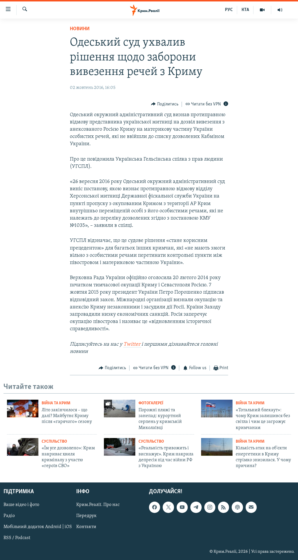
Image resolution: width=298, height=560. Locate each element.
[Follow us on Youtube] (182, 507)
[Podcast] (237, 507)
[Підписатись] (251, 507)
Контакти (86, 527)
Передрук (86, 516)
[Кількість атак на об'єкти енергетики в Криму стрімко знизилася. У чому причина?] (217, 447)
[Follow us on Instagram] (209, 507)
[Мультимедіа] (262, 10)
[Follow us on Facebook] (154, 507)
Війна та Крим (56, 403)
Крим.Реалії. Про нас (98, 504)
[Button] (164, 104)
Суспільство (54, 441)
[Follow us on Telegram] (195, 507)
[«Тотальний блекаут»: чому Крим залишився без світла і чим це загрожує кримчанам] (217, 408)
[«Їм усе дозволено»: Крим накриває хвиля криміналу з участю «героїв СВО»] (22, 447)
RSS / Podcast (16, 538)
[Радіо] (280, 10)
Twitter (132, 344)
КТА (245, 10)
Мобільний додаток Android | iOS (37, 527)
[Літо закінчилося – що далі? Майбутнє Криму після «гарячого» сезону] (22, 408)
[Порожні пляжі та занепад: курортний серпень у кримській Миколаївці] (119, 408)
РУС (229, 10)
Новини (80, 29)
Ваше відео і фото (21, 504)
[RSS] (223, 507)
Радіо (9, 516)
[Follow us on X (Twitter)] (168, 507)
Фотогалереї (151, 403)
